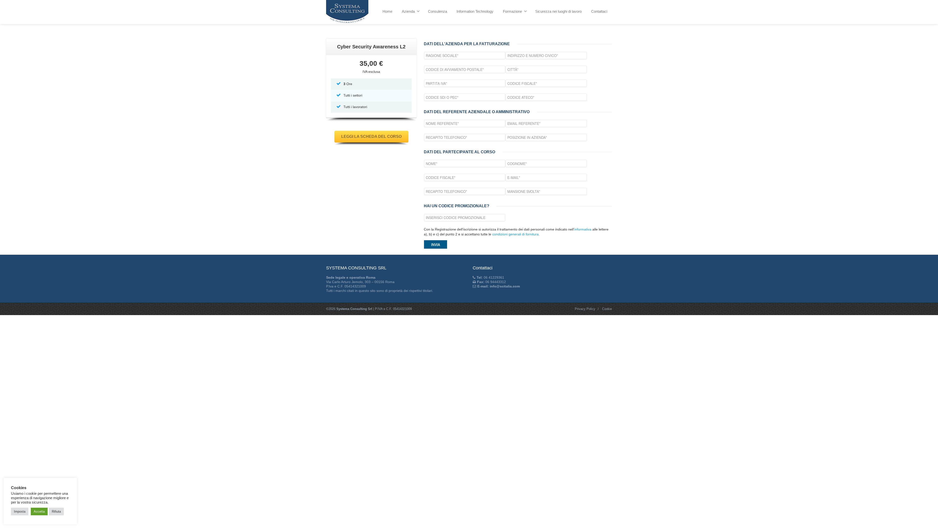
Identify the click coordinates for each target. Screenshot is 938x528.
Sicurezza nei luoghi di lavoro (558, 11)
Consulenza (437, 11)
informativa (582, 229)
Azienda (408, 11)
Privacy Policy (585, 309)
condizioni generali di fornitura (515, 234)
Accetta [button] (39, 511)
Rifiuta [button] (56, 511)
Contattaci (599, 11)
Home (387, 11)
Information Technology (475, 11)
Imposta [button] (19, 511)
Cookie (607, 309)
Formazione (512, 11)
